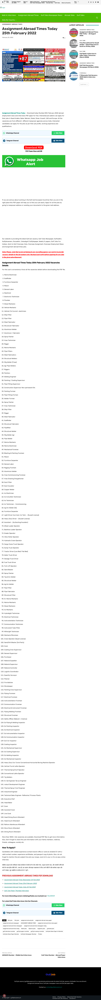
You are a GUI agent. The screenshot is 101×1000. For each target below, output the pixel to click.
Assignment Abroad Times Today (13, 113)
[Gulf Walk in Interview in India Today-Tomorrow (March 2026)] (73, 54)
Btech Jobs (24, 928)
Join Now (59, 133)
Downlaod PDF (33, 147)
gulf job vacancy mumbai (37, 931)
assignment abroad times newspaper (12, 926)
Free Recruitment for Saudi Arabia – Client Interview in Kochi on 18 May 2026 (89, 44)
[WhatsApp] (41, 44)
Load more (83, 84)
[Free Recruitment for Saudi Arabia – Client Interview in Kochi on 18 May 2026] (73, 43)
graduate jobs (50, 928)
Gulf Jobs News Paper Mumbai (11, 934)
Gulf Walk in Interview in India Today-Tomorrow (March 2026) (88, 55)
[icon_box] (76, 2)
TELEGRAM (51, 896)
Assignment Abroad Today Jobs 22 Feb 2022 (20, 887)
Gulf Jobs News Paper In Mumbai (54, 931)
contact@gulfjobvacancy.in (54, 987)
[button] (97, 17)
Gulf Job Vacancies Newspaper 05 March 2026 (89, 66)
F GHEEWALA (83, 73)
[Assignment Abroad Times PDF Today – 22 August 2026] (73, 32)
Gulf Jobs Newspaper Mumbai (28, 934)
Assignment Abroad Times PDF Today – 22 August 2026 (89, 33)
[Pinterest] (36, 44)
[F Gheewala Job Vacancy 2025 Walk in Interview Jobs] (73, 76)
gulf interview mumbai (9, 931)
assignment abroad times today (11, 928)
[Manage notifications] (4, 995)
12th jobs (16, 920)
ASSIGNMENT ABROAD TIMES (28, 923)
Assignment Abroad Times (12, 24)
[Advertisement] (33, 96)
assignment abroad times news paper (47, 923)
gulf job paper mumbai (23, 931)
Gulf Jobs (82, 40)
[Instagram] (91, 2)
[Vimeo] (95, 2)
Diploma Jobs (32, 928)
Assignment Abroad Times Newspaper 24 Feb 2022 (22, 880)
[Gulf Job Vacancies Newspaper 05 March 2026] (73, 65)
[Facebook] (88, 2)
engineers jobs (41, 928)
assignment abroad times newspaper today (35, 926)
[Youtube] (98, 2)
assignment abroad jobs (27, 920)
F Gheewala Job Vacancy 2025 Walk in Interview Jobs (88, 77)
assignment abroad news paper (43, 920)
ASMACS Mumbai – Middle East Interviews (17, 955)
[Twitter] (93, 2)
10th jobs (10, 920)
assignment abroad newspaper (11, 923)
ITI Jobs (40, 934)
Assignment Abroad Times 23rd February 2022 (20, 883)
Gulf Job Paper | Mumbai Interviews (16, 891)
